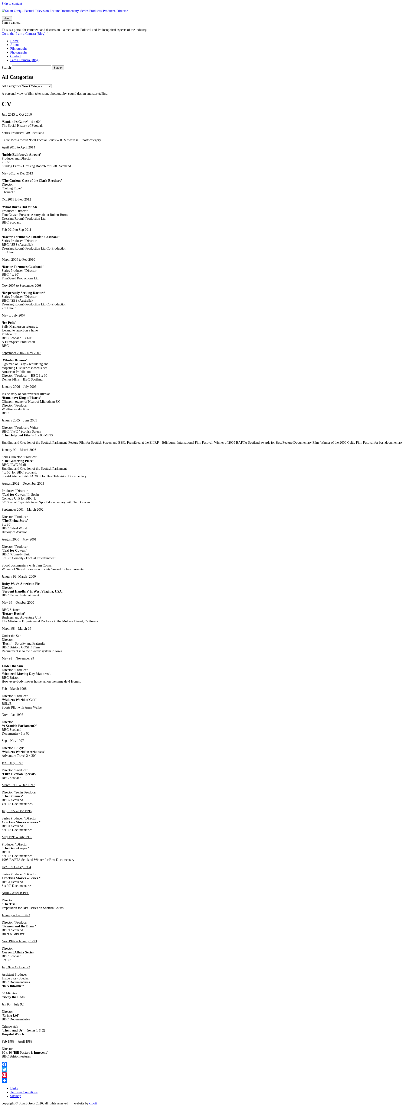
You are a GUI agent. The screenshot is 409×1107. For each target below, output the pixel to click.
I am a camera (11, 22)
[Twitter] (204, 1069)
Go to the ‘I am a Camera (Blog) (23, 33)
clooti (93, 1103)
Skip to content (12, 3)
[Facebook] (204, 1064)
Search (6, 67)
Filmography (18, 48)
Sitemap (15, 1096)
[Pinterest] (204, 1075)
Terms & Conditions (23, 1092)
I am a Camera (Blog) (24, 60)
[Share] (204, 1080)
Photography (18, 52)
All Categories (11, 86)
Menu (6, 18)
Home (14, 41)
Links (14, 1088)
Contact (15, 56)
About (14, 44)
